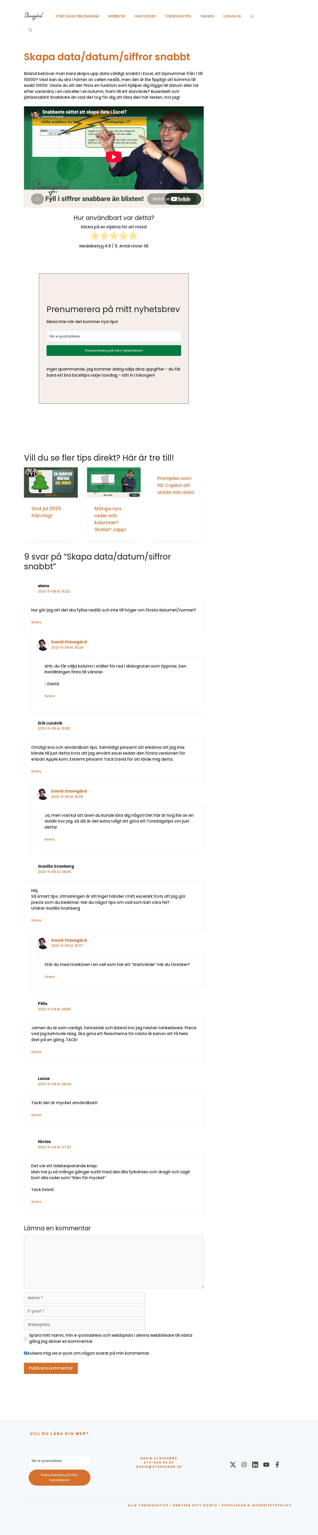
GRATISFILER (145, 16)
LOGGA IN (232, 16)
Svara (36, 622)
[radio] (95, 236)
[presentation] (51, 482)
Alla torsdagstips (148, 1505)
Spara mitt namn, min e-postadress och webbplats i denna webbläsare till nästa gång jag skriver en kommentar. (110, 1338)
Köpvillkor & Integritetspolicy (257, 1505)
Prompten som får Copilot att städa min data (175, 485)
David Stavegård (69, 642)
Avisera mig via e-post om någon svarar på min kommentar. (88, 1353)
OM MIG (207, 16)
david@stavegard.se (159, 1467)
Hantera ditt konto (195, 1505)
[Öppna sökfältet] (30, 30)
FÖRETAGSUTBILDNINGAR (77, 16)
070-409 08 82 (159, 1462)
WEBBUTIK (116, 16)
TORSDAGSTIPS (178, 16)
